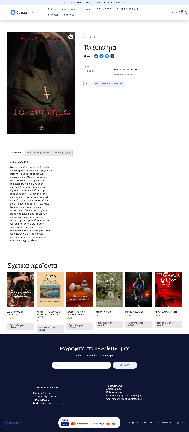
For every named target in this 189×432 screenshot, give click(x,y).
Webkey (181, 422)
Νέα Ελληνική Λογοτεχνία (125, 70)
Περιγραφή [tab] (16, 152)
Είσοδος (53, 15)
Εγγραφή (69, 15)
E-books (86, 9)
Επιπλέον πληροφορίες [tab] (38, 152)
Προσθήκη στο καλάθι (108, 84)
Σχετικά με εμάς (128, 9)
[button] (185, 12)
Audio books (68, 9)
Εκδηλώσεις (104, 9)
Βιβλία (52, 9)
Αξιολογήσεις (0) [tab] (62, 152)
